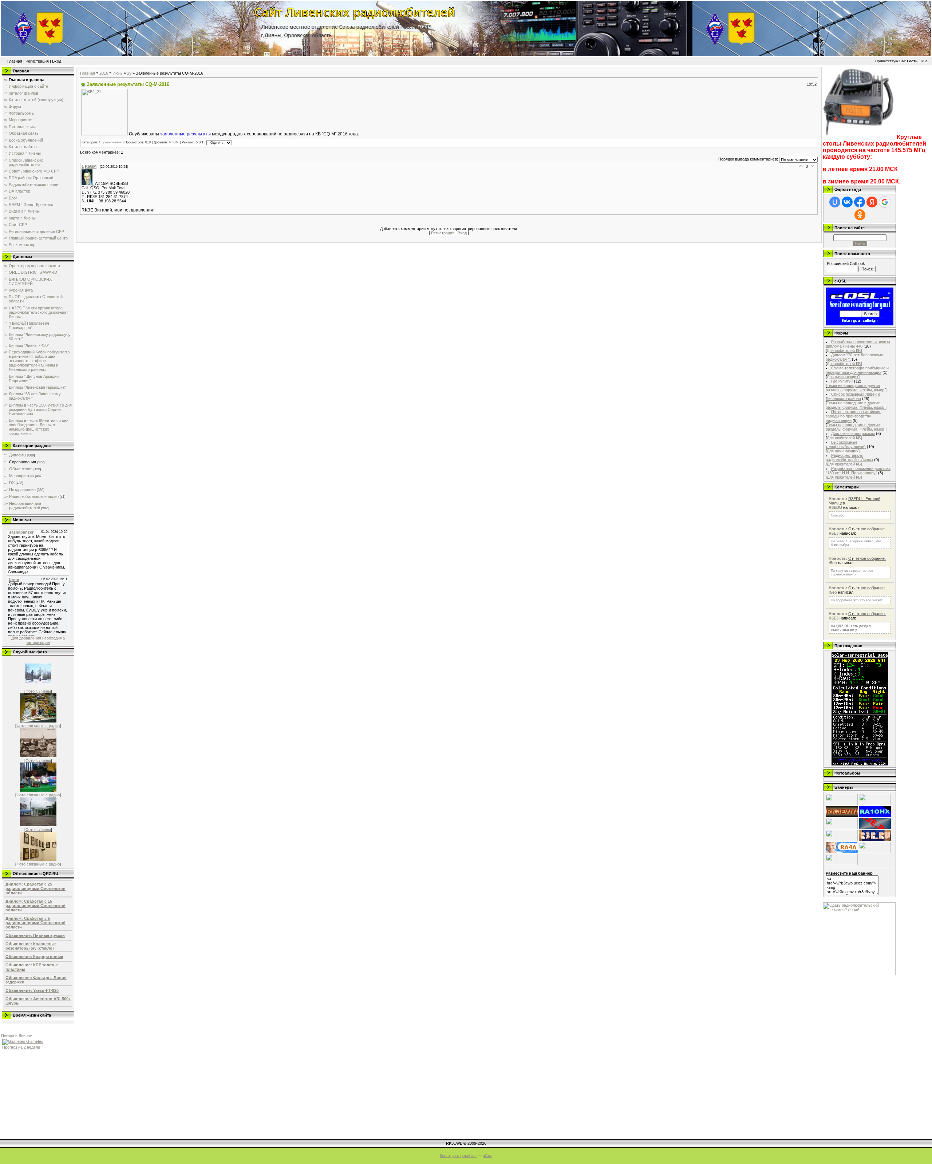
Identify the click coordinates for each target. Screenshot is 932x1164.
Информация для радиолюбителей (25, 505)
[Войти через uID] (834, 202)
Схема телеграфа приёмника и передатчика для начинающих (857, 370)
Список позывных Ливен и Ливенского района (853, 396)
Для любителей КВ (844, 350)
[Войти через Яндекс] (871, 202)
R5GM (174, 142)
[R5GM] (88, 183)
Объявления (20, 469)
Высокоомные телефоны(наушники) (846, 444)
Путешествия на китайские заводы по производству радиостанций (853, 416)
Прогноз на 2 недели (21, 1047)
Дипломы (17, 455)
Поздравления (22, 489)
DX (12, 482)
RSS (924, 61)
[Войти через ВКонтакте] (847, 202)
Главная (14, 61)
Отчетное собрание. (867, 529)
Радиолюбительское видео (34, 496)
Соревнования (22, 462)
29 (129, 73)
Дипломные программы (853, 433)
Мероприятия (21, 476)
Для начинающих (842, 377)
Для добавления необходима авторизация (38, 640)
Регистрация (37, 61)
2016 (103, 73)
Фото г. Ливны (38, 691)
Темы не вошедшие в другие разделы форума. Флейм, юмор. (855, 387)
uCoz (487, 1155)
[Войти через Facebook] (859, 202)
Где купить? (842, 381)
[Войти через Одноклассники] (859, 214)
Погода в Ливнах (16, 1036)
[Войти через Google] (884, 202)
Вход (56, 61)
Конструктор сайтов (458, 1155)
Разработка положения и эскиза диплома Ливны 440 (858, 344)
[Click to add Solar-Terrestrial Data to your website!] (860, 764)
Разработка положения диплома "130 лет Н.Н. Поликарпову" (858, 470)
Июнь (117, 73)
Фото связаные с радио (38, 726)
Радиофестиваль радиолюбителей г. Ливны (849, 457)
